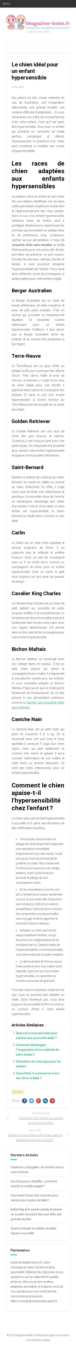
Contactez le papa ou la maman (52, 1335)
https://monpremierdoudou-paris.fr (34, 1301)
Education (18, 1092)
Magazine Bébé (24, 1335)
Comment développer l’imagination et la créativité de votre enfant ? (37, 1049)
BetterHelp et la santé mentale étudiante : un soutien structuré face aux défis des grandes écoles (37, 1214)
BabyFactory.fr (32, 1262)
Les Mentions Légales (38, 1340)
